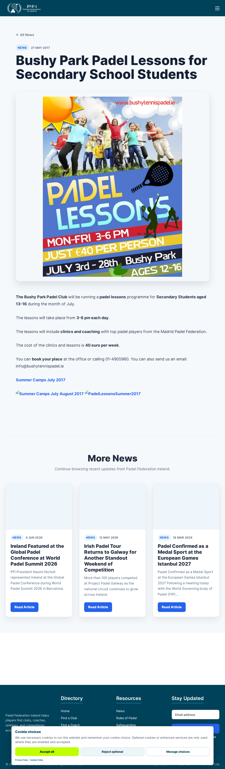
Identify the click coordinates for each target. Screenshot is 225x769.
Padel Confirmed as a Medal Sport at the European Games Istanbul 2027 (183, 554)
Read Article (24, 607)
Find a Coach (70, 725)
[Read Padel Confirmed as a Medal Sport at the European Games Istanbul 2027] (186, 507)
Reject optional (112, 751)
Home (65, 711)
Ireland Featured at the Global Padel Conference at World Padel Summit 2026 (37, 554)
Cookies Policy (36, 760)
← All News (25, 35)
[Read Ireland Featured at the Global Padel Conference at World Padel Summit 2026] (39, 507)
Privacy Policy (21, 760)
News (120, 711)
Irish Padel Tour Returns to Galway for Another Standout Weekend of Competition (110, 557)
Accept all (47, 751)
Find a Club (69, 718)
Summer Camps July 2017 (40, 380)
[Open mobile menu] (215, 11)
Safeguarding (126, 725)
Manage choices (178, 751)
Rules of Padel (126, 718)
